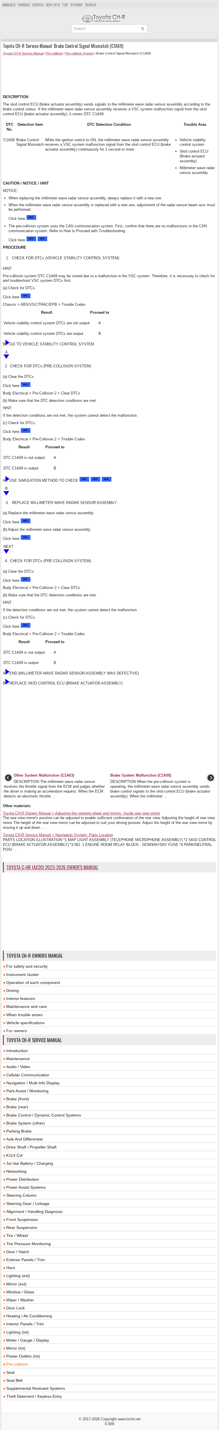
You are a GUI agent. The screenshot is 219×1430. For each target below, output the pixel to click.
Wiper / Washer (20, 1300)
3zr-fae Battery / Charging (29, 1163)
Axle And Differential (24, 1139)
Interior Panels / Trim (25, 1324)
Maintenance (18, 1058)
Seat (10, 1372)
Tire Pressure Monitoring (28, 1243)
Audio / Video (18, 1066)
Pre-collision (54, 53)
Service (38, 4)
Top (65, 4)
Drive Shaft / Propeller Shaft (31, 1147)
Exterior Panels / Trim (25, 1259)
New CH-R (53, 4)
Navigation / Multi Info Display (33, 1083)
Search (90, 4)
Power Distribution (22, 1179)
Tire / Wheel (17, 1235)
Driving (12, 990)
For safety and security (27, 966)
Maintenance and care (26, 1006)
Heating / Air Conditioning (29, 1316)
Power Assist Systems (26, 1187)
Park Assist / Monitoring (27, 1091)
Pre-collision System (79, 53)
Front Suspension (22, 1219)
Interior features (20, 998)
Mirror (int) (15, 1348)
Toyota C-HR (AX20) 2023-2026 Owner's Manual (52, 867)
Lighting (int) (17, 1332)
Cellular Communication (27, 1075)
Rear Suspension (21, 1227)
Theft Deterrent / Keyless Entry (34, 1396)
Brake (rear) (17, 1107)
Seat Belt (14, 1380)
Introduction (17, 1050)
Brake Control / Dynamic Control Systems (43, 1115)
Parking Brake (19, 1131)
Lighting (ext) (18, 1275)
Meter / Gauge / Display (27, 1340)
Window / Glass (20, 1292)
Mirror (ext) (16, 1284)
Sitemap (76, 4)
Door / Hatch (17, 1251)
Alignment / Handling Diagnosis (34, 1211)
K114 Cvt (14, 1155)
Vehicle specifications (25, 1022)
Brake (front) (17, 1099)
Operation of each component (33, 982)
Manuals (9, 4)
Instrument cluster (22, 974)
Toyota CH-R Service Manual (23, 53)
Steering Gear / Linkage (27, 1203)
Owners (24, 4)
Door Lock (15, 1308)
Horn (10, 1267)
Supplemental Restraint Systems (35, 1388)
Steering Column (21, 1195)
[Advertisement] (109, 75)
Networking (16, 1171)
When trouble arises (24, 1014)
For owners (16, 1030)
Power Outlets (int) (23, 1356)
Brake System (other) (25, 1123)
